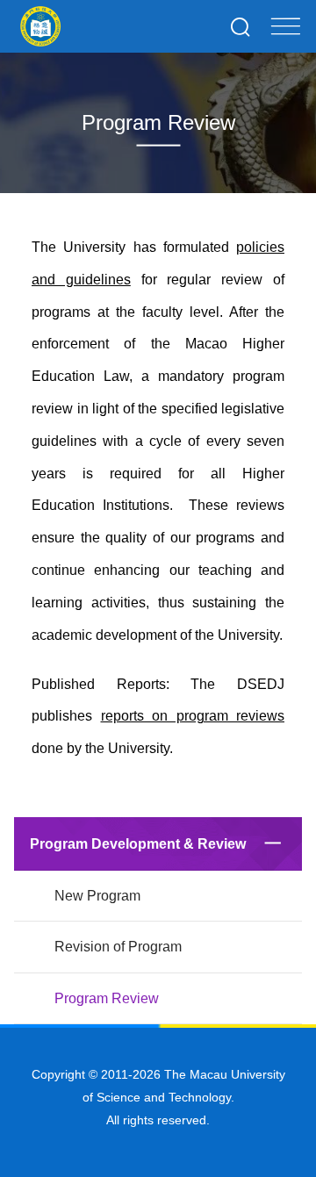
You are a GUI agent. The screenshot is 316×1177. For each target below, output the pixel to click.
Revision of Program (118, 946)
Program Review (106, 998)
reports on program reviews (193, 715)
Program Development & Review (138, 843)
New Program (97, 895)
